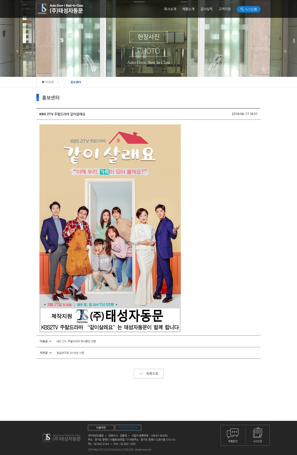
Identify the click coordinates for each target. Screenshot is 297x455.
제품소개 (188, 9)
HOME (49, 82)
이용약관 (101, 427)
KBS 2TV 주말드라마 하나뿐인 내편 (76, 341)
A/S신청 (251, 9)
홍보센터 (76, 82)
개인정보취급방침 (128, 427)
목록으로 (152, 373)
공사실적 (206, 9)
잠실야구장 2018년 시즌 (70, 352)
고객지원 (225, 9)
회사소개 (170, 9)
